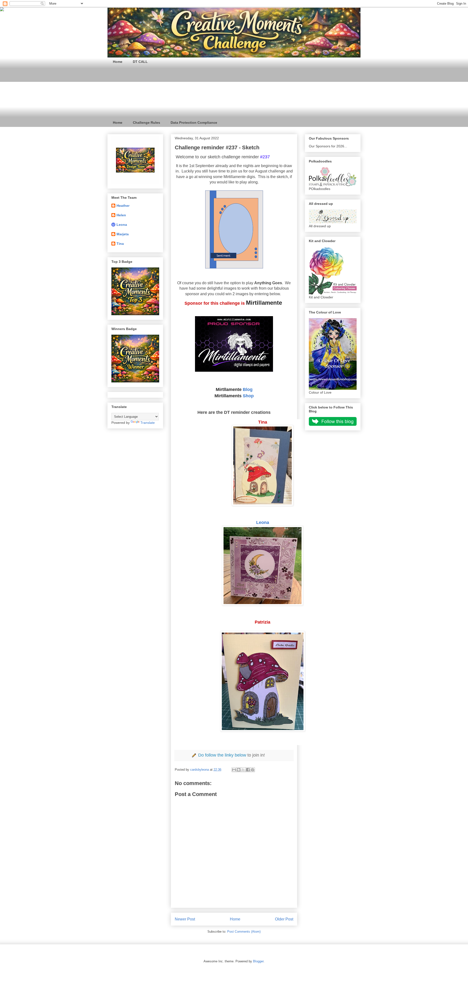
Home (117, 62)
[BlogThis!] (238, 769)
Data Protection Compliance (194, 122)
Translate (147, 423)
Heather (123, 206)
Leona (262, 522)
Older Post (284, 919)
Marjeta (123, 234)
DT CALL (140, 62)
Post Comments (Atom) (244, 931)
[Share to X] (243, 769)
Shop (248, 395)
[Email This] (234, 769)
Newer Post (185, 919)
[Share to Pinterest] (252, 769)
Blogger (258, 961)
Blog (248, 389)
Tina (120, 244)
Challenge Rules (146, 122)
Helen (121, 215)
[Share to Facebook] (247, 769)
